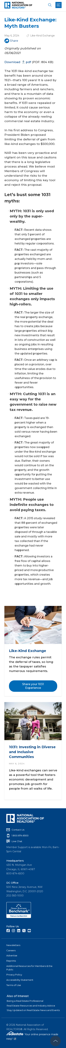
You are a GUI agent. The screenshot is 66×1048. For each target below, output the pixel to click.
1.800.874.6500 (20, 835)
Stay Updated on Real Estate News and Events (33, 1010)
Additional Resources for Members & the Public (29, 968)
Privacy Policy (14, 974)
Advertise (11, 955)
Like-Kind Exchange (42, 35)
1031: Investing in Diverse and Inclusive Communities (32, 752)
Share (14, 40)
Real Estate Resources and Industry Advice (31, 1005)
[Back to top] (55, 1041)
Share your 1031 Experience (33, 686)
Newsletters (13, 945)
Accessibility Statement (19, 979)
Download (17, 62)
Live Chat (17, 841)
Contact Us (18, 829)
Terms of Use (13, 985)
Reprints (11, 960)
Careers (10, 950)
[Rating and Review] (18, 917)
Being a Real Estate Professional (25, 1000)
